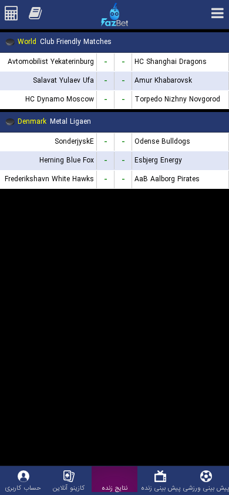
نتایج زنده (114, 487)
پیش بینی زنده (160, 487)
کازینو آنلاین (69, 487)
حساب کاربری (23, 487)
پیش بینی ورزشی (206, 487)
